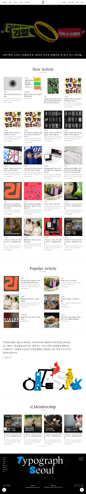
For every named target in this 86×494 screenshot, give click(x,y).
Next (83, 31)
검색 (82, 2)
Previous (2, 31)
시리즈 (15, 2)
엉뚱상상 (81, 459)
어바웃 (64, 2)
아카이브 (27, 2)
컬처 (21, 2)
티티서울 (81, 457)
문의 (77, 2)
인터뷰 (4, 2)
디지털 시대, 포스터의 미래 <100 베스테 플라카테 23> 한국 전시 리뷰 (39, 54)
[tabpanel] (13, 430)
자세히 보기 (6, 357)
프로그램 (71, 2)
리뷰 (10, 2)
